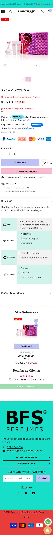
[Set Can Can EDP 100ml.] (26, 330)
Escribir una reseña (26, 386)
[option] (26, 43)
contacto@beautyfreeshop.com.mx (25, 450)
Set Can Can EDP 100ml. (26, 357)
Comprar (20, 162)
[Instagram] (26, 493)
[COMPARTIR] (50, 162)
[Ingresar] (42, 11)
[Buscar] (10, 11)
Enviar (43, 478)
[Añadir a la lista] (44, 162)
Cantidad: (6, 148)
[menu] (3, 11)
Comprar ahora (26, 171)
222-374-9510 (15, 447)
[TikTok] (33, 493)
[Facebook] (18, 493)
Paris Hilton (26, 352)
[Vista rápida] (36, 325)
